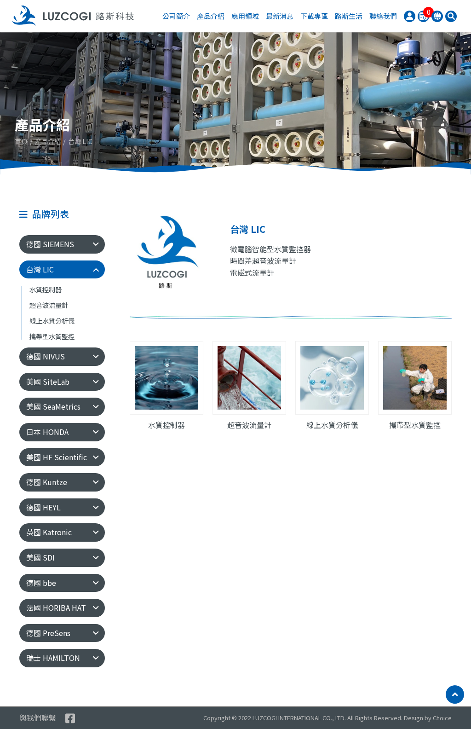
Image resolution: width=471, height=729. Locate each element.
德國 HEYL (43, 507)
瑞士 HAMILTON (53, 657)
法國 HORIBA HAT (56, 607)
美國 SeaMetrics (53, 406)
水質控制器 (45, 289)
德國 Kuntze (46, 481)
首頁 (21, 141)
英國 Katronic (49, 532)
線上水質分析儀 (52, 321)
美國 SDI (40, 557)
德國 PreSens (48, 632)
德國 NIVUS (45, 356)
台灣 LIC (40, 269)
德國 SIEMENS (50, 243)
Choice (442, 717)
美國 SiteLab (47, 381)
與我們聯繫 (37, 717)
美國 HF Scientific (56, 457)
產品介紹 (48, 141)
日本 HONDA (47, 431)
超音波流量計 (48, 305)
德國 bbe (41, 582)
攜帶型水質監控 (52, 336)
